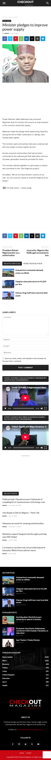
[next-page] (7, 304)
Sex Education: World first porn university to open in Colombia (29, 618)
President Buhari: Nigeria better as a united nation (10, 253)
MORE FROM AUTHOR (32, 263)
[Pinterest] (15, 38)
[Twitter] (10, 38)
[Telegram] (43, 38)
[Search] (47, 3)
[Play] (5, 408)
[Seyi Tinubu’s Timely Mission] (8, 643)
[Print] (37, 38)
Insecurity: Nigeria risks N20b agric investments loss (38, 253)
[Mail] (25, 744)
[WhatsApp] (21, 38)
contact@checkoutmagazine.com (30, 729)
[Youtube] (38, 744)
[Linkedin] (26, 38)
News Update (13, 17)
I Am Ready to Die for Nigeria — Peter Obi (20, 513)
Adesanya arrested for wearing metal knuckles (23, 523)
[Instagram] (19, 744)
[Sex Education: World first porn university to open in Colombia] (8, 620)
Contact (28, 753)
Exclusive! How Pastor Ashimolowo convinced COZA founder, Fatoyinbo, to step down (32, 630)
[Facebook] (4, 38)
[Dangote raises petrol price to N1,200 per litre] (8, 284)
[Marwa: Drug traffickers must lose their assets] (8, 295)
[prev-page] (3, 304)
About (22, 753)
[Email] (32, 38)
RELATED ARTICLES (12, 263)
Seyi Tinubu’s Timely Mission (28, 640)
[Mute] (42, 408)
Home (4, 17)
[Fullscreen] (45, 408)
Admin (7, 33)
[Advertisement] (25, 10)
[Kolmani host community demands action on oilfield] (8, 273)
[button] (4, 3)
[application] (25, 398)
